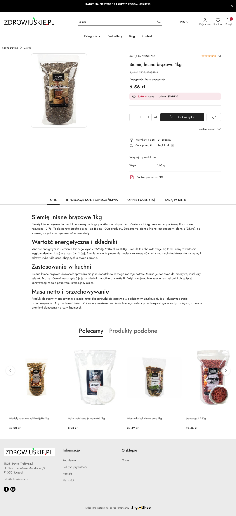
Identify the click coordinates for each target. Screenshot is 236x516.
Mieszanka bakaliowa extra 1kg (137, 418)
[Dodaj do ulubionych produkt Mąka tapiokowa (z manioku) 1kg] (111, 345)
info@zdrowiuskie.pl (16, 479)
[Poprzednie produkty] (10, 370)
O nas (125, 460)
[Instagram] (12, 489)
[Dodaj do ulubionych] (213, 117)
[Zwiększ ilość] (148, 117)
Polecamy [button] (91, 330)
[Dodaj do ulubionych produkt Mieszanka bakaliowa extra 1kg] (170, 345)
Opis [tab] (53, 200)
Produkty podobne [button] (133, 330)
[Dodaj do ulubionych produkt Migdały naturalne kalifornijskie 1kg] (52, 345)
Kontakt (67, 473)
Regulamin (69, 460)
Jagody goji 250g (189, 418)
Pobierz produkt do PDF (150, 177)
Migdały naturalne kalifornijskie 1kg (22, 418)
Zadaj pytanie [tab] (175, 200)
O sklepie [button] (129, 450)
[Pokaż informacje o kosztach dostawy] (172, 145)
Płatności (68, 480)
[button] (92, 36)
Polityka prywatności (75, 467)
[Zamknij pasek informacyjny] (232, 6)
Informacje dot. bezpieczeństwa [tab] (92, 200)
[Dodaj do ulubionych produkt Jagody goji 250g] (229, 345)
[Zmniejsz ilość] (132, 117)
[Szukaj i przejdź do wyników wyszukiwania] (159, 22)
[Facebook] (6, 489)
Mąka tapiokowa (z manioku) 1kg (79, 418)
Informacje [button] (71, 450)
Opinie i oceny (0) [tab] (141, 200)
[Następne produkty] (225, 370)
